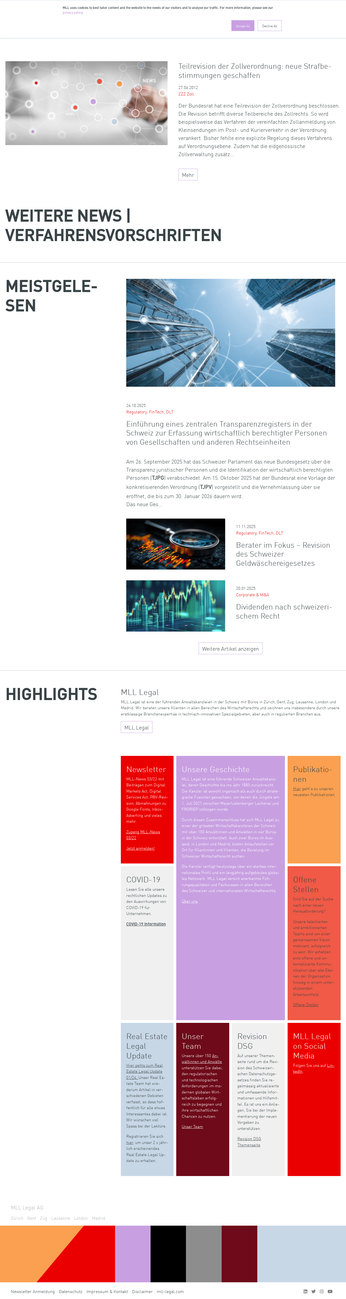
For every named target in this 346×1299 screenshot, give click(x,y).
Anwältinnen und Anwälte (202, 1058)
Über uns (190, 901)
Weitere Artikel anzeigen (230, 648)
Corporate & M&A (252, 594)
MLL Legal (136, 727)
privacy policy (72, 13)
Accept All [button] (243, 25)
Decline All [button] (269, 25)
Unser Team (192, 1126)
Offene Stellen (305, 1004)
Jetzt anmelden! (140, 848)
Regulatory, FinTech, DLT (150, 411)
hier (129, 1142)
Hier (297, 788)
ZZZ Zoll (186, 93)
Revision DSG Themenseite (249, 1141)
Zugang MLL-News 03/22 (143, 834)
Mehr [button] (188, 174)
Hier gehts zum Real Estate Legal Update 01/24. (144, 1071)
